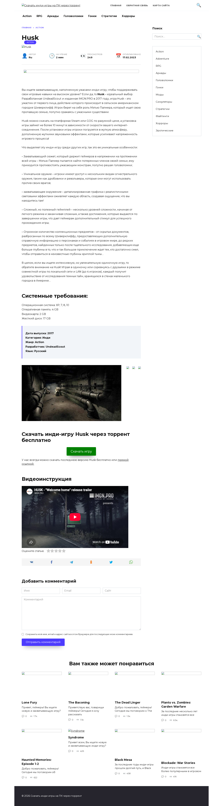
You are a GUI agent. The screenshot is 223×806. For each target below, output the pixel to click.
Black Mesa (123, 759)
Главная (115, 5)
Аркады (53, 16)
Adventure (162, 58)
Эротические (164, 130)
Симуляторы (164, 101)
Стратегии (109, 16)
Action (27, 16)
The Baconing (79, 702)
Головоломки (73, 16)
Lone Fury (29, 702)
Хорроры (128, 16)
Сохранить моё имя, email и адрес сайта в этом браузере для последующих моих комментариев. (79, 634)
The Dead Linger (127, 702)
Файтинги (162, 116)
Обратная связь (137, 5)
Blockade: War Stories (178, 763)
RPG (39, 16)
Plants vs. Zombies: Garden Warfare (176, 704)
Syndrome (76, 737)
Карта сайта (161, 5)
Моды (160, 94)
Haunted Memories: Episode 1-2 (36, 762)
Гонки (92, 16)
